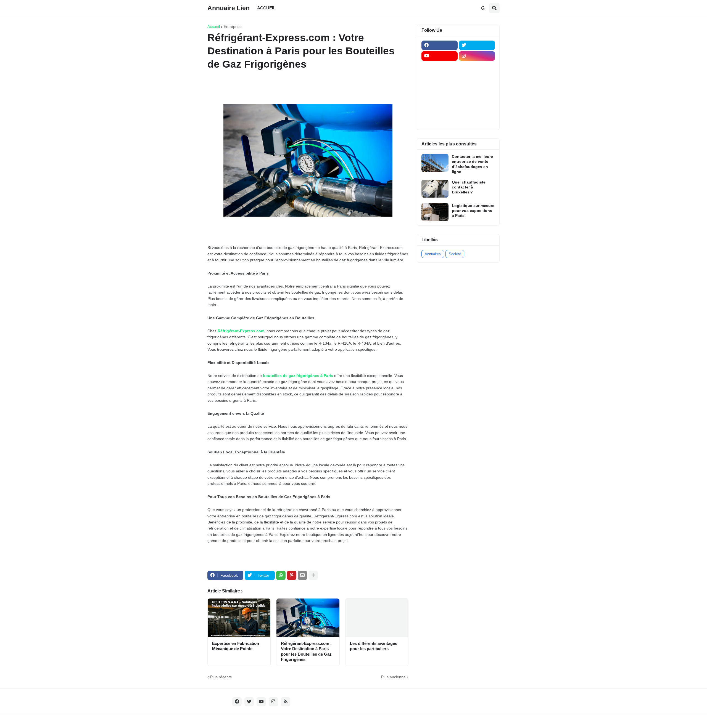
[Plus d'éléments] (313, 575)
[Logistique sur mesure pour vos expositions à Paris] (435, 212)
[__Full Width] (439, 66)
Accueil (213, 26)
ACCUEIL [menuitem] (266, 8)
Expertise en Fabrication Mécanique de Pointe (235, 646)
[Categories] (439, 110)
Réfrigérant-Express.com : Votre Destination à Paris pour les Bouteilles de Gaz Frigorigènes (306, 651)
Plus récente (221, 677)
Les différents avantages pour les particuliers (373, 646)
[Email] (302, 575)
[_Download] (439, 88)
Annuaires (433, 254)
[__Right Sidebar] (477, 66)
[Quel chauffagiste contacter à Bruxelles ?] (435, 189)
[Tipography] (477, 110)
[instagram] (477, 56)
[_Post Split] (477, 77)
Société (455, 254)
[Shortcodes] (439, 120)
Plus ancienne (393, 677)
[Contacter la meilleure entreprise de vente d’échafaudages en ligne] (435, 163)
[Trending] (477, 99)
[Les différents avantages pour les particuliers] (376, 618)
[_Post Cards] (439, 77)
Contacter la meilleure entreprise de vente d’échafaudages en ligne (472, 164)
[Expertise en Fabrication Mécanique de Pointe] (239, 618)
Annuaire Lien (228, 7)
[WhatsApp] (281, 575)
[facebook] (439, 45)
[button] (483, 8)
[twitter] (477, 45)
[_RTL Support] (439, 99)
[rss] (285, 701)
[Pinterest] (291, 575)
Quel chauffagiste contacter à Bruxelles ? (469, 187)
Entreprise (233, 26)
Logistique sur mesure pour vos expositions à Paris (473, 210)
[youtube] (439, 56)
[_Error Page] (477, 88)
